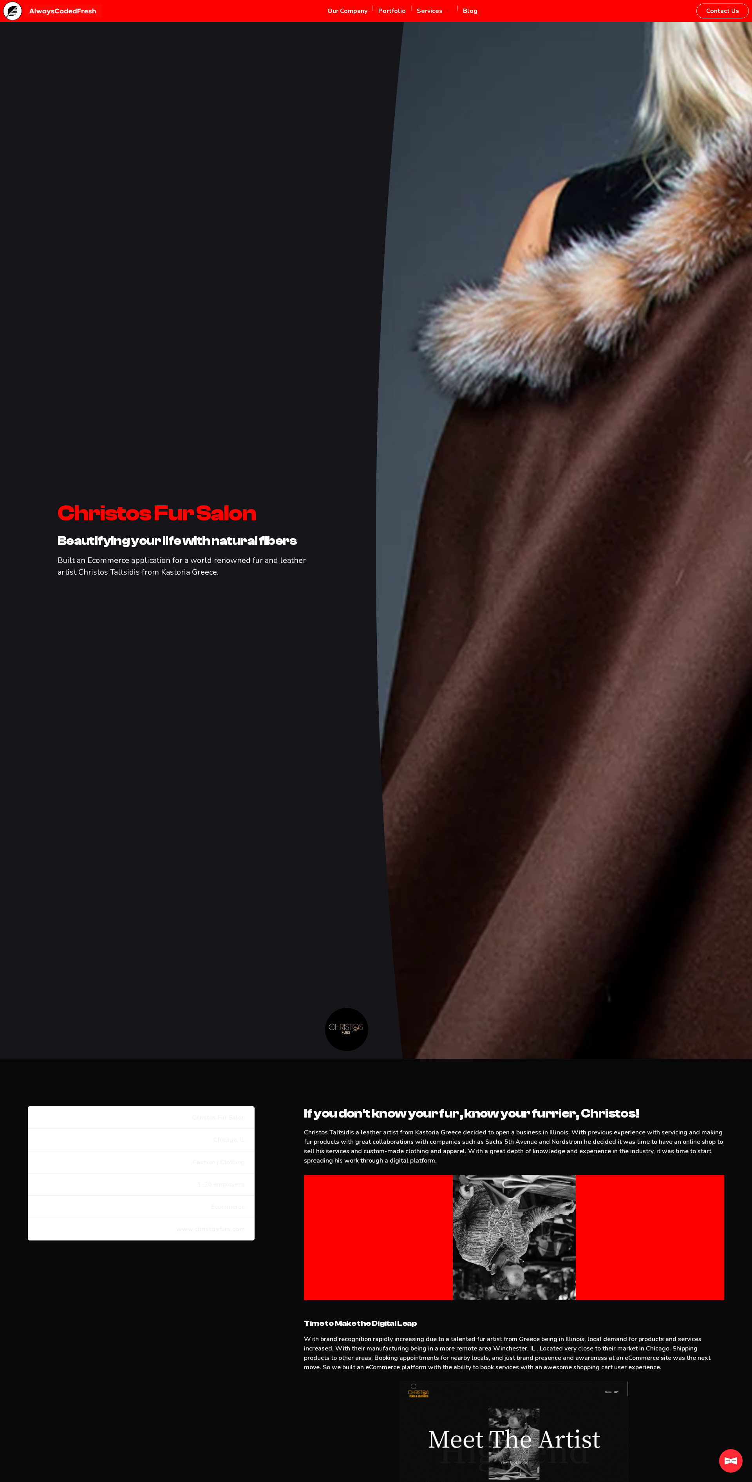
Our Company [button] (347, 11)
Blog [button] (470, 11)
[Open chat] (731, 1461)
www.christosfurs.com (210, 1229)
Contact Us (722, 11)
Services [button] (430, 11)
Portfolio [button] (392, 11)
